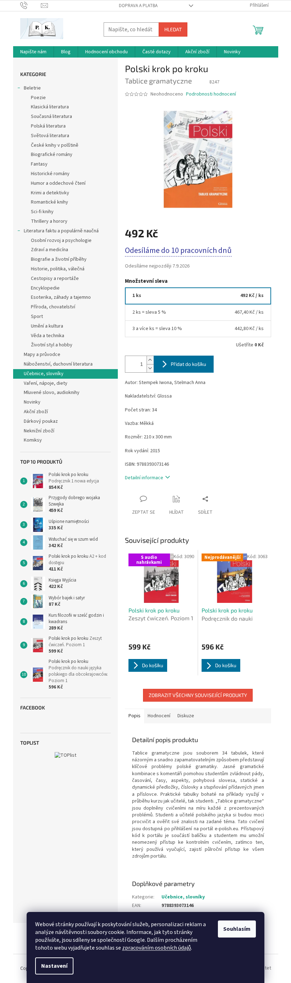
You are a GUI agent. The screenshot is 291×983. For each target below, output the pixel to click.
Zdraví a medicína (49, 249)
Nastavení (54, 966)
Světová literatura (50, 135)
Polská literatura (48, 126)
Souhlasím (237, 929)
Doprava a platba (138, 5)
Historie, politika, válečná (57, 268)
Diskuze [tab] (185, 715)
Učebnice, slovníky (44, 373)
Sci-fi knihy (42, 211)
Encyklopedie (45, 288)
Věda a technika (47, 335)
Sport (37, 316)
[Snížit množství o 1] (150, 368)
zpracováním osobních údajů (156, 948)
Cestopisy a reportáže (55, 278)
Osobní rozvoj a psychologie (61, 240)
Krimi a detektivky (50, 192)
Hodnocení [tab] (159, 715)
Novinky (32, 402)
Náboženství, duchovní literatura (58, 364)
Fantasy (39, 164)
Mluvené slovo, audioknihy (51, 392)
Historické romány (50, 173)
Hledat (173, 29)
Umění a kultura (47, 326)
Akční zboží (36, 411)
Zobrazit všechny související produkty (198, 695)
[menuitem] (33, 52)
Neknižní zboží (39, 430)
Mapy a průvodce (42, 354)
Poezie (38, 97)
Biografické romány (51, 154)
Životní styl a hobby (51, 345)
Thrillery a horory (49, 221)
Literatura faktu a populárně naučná (61, 230)
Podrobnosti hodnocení (211, 94)
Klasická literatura (50, 106)
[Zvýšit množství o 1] (150, 360)
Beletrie (32, 88)
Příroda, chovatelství (53, 306)
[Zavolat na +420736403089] (30, 5)
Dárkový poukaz (41, 421)
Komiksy (33, 440)
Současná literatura (51, 116)
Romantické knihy (49, 202)
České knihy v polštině (54, 145)
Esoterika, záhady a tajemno (61, 297)
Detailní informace (144, 477)
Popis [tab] (134, 715)
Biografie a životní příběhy (59, 259)
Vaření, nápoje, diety (45, 383)
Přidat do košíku (188, 364)
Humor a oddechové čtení (58, 183)
